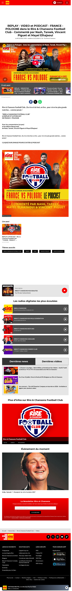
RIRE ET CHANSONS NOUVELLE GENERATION (29, 318)
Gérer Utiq (29, 579)
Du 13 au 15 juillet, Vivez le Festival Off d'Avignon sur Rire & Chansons (40, 377)
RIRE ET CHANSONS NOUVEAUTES (26, 291)
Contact (17, 577)
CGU (34, 577)
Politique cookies (42, 577)
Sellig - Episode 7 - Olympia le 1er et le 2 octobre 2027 (18, 492)
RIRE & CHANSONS (20, 308)
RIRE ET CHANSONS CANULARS (24, 339)
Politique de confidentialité (56, 577)
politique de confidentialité (24, 517)
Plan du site (10, 577)
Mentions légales (26, 577)
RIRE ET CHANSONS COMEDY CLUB (25, 349)
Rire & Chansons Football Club (14, 439)
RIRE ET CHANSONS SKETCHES (24, 328)
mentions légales (15, 517)
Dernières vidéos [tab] (52, 361)
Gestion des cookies (39, 579)
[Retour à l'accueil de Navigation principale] (7, 2)
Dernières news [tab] (19, 361)
